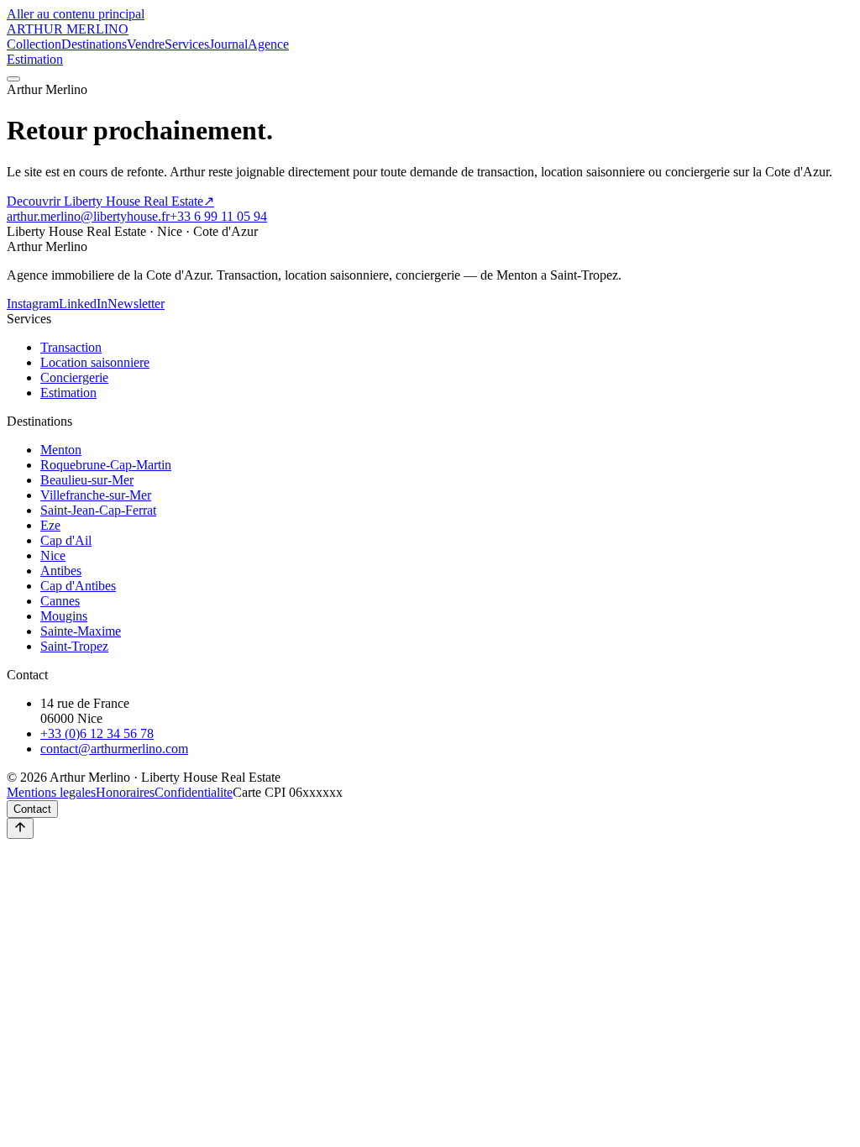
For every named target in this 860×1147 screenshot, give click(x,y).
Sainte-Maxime (80, 631)
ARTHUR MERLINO (67, 29)
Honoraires (125, 792)
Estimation (35, 59)
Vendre (146, 44)
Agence (268, 44)
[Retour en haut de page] (20, 828)
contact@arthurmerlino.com (114, 748)
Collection (34, 44)
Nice (53, 555)
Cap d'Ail (66, 540)
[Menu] (13, 78)
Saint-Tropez (74, 646)
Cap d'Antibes (78, 586)
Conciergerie (74, 377)
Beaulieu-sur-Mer (87, 480)
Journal (228, 44)
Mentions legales (51, 792)
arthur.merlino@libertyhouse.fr (88, 216)
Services (187, 44)
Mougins (63, 616)
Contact (32, 809)
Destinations (94, 44)
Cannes (60, 601)
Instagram (33, 303)
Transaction (71, 347)
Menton (60, 450)
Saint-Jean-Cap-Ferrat (98, 510)
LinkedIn (83, 303)
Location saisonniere (94, 362)
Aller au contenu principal (75, 14)
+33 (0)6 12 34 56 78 (97, 733)
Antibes (60, 570)
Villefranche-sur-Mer (95, 495)
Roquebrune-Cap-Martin (105, 465)
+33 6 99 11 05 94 (218, 216)
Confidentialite (194, 792)
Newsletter (136, 303)
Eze (50, 525)
